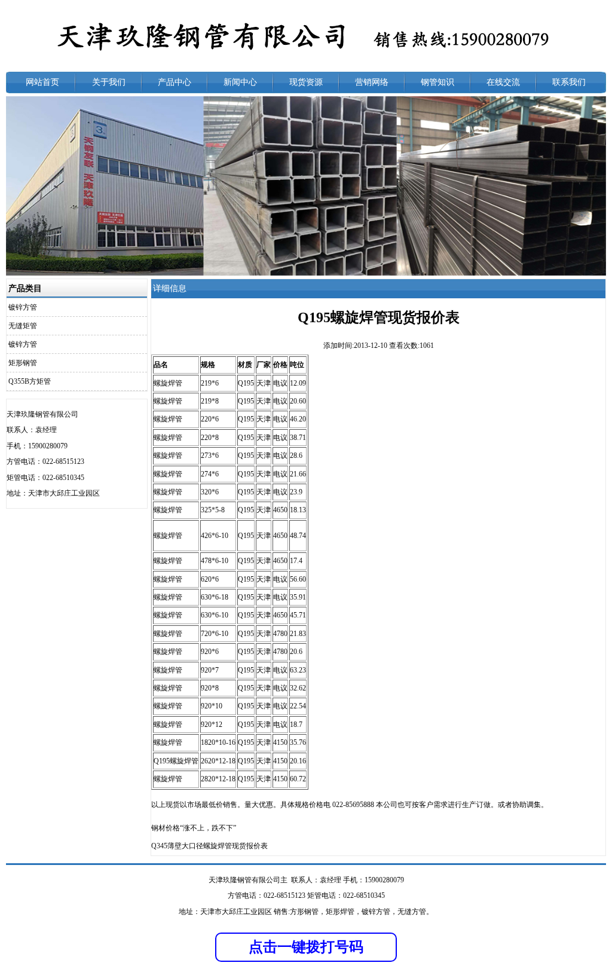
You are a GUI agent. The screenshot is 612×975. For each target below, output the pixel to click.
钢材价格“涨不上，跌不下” (193, 828)
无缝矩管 (22, 326)
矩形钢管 (22, 363)
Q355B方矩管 (29, 381)
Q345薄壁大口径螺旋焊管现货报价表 (209, 846)
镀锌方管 (22, 307)
